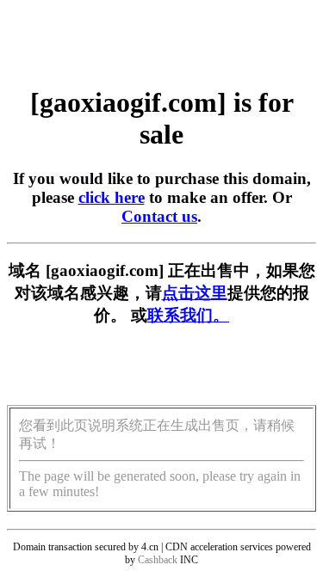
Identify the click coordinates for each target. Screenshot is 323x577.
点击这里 (194, 293)
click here (111, 197)
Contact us (159, 216)
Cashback (157, 560)
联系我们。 (188, 315)
